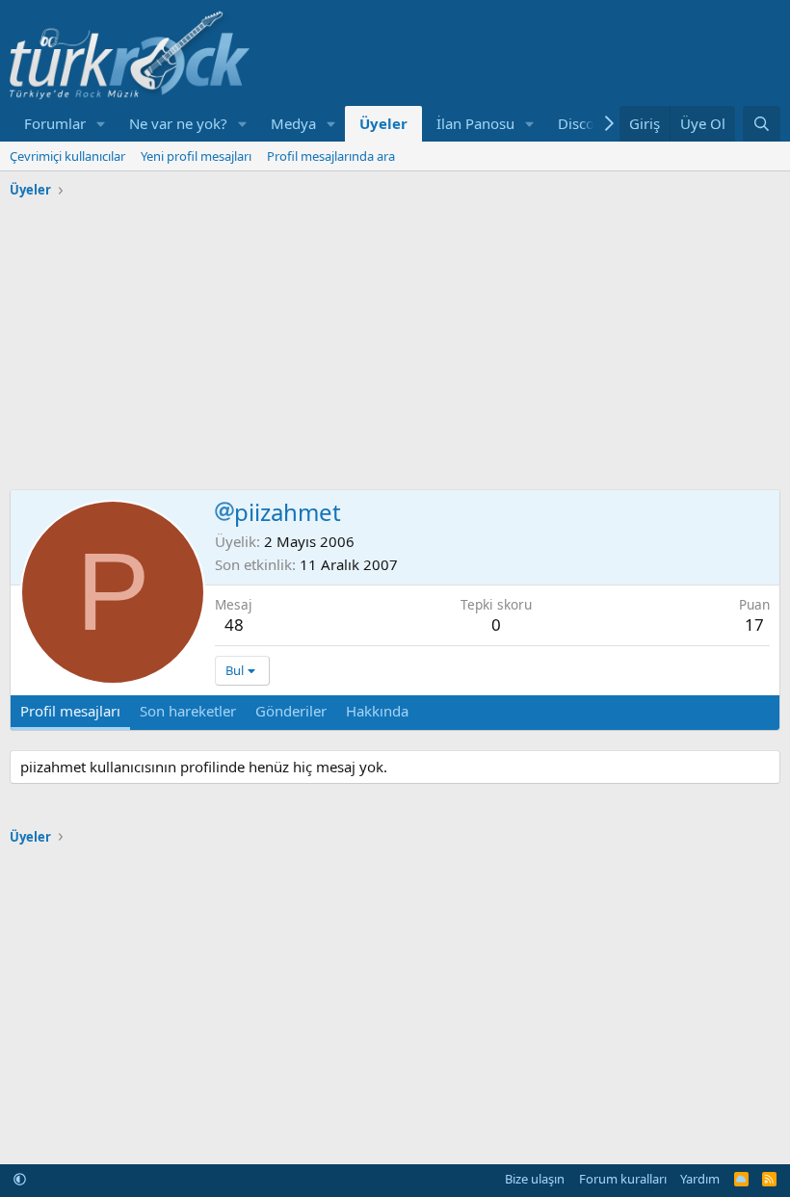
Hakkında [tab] (377, 710)
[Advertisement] (395, 340)
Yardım (700, 1178)
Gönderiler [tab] (291, 710)
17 (754, 624)
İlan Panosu (475, 123)
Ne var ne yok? (178, 123)
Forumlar (55, 123)
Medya (293, 123)
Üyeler (383, 123)
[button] (101, 124)
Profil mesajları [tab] (70, 710)
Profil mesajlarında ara (331, 156)
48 (234, 624)
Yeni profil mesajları (196, 156)
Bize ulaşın (535, 1178)
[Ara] (761, 124)
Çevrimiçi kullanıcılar (67, 156)
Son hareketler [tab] (188, 710)
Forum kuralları (623, 1178)
